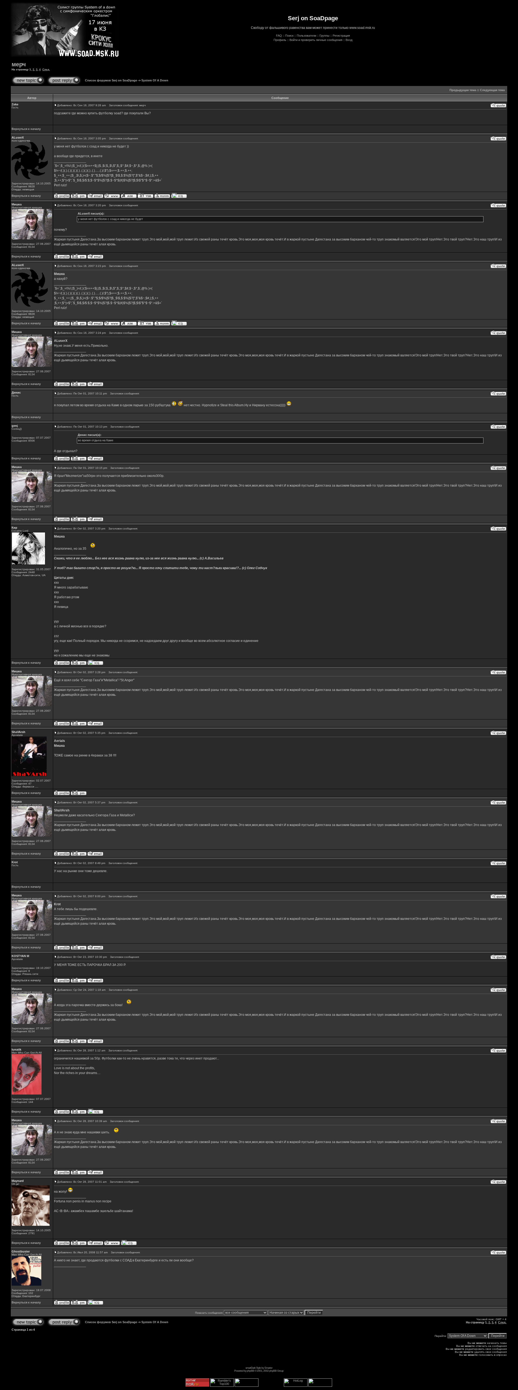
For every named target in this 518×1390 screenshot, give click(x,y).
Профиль (280, 40)
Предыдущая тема (462, 90)
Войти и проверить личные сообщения (315, 40)
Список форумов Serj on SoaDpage (111, 80)
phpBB (250, 1370)
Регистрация (341, 35)
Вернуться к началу (26, 128)
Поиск (289, 35)
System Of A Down (154, 80)
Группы (324, 35)
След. (46, 69)
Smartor (268, 1367)
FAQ (279, 35)
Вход (349, 40)
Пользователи (306, 35)
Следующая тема (492, 90)
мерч (19, 64)
